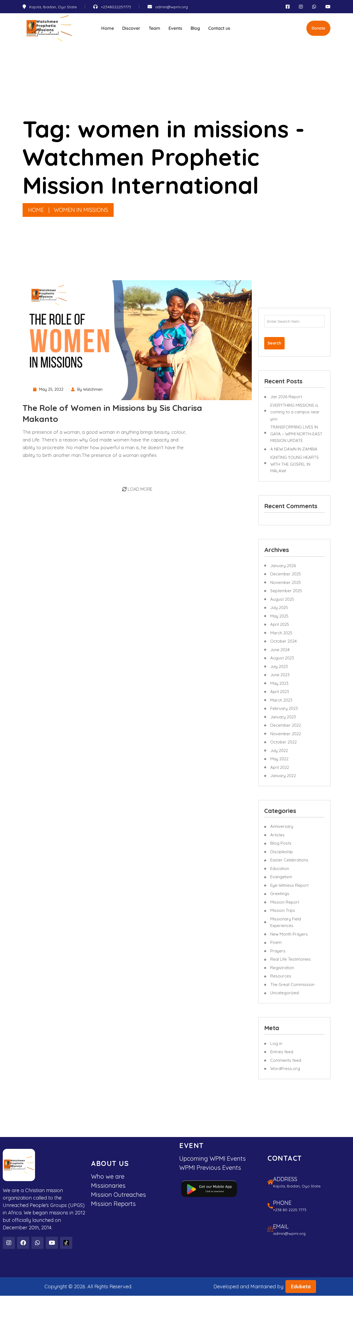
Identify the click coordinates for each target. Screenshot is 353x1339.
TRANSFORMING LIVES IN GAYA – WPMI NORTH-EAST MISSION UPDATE (296, 433)
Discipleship (281, 851)
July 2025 (279, 607)
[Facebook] (23, 1243)
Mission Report (284, 902)
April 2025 (279, 624)
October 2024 (283, 641)
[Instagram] (9, 1243)
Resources (280, 976)
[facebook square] (288, 6)
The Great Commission (292, 984)
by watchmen (90, 389)
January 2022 (283, 775)
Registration (282, 967)
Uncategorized (284, 992)
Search (274, 343)
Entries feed (281, 1051)
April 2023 (279, 691)
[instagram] (301, 6)
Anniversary (281, 826)
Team (154, 28)
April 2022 (279, 767)
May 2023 (279, 683)
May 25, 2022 (51, 389)
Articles (277, 834)
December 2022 (285, 725)
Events (175, 28)
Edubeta (301, 1286)
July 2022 (279, 750)
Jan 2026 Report (286, 396)
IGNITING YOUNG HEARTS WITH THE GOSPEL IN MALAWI (294, 464)
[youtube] (327, 6)
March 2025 (281, 632)
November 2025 (285, 582)
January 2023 (283, 717)
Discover (131, 28)
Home (107, 28)
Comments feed (285, 1060)
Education (279, 868)
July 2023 (279, 666)
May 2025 (279, 616)
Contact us (219, 28)
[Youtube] (52, 1243)
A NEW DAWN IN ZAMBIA (293, 449)
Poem (276, 942)
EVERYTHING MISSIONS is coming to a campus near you (295, 412)
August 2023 (282, 658)
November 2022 (285, 733)
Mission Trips (282, 910)
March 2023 (281, 700)
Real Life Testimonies (290, 959)
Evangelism (281, 876)
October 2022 (283, 742)
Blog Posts (281, 843)
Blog (195, 28)
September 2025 (286, 590)
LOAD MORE (140, 489)
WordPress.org (285, 1068)
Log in (276, 1043)
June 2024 (280, 649)
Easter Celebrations (289, 860)
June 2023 (280, 674)
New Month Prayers (289, 934)
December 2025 (285, 573)
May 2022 (279, 758)
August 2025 (282, 599)
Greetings (279, 893)
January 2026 (283, 565)
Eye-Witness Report (289, 885)
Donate (318, 28)
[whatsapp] (314, 6)
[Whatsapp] (37, 1243)
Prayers (277, 950)
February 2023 (284, 708)
